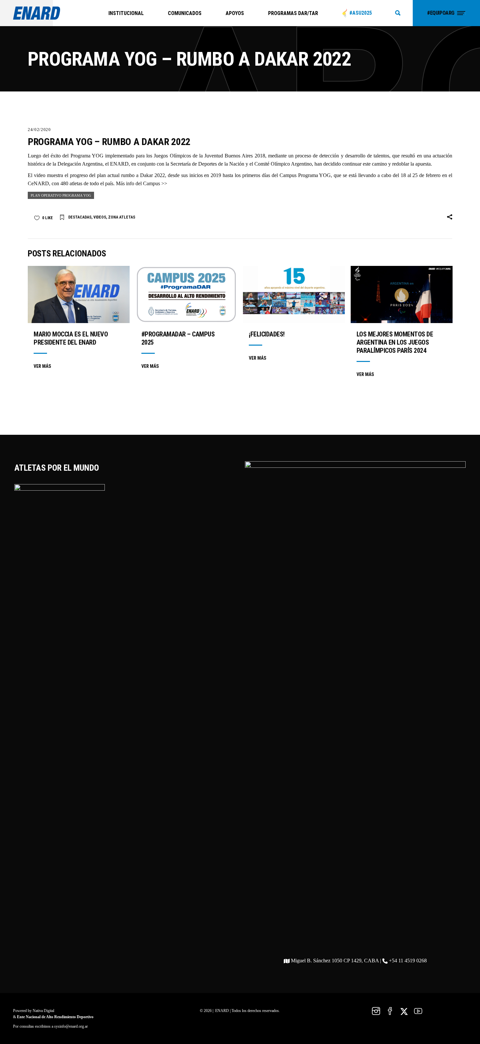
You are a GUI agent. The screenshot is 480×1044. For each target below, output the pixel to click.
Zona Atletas (121, 217)
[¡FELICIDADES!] (294, 294)
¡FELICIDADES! (267, 334)
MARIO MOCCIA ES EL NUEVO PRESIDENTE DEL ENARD (71, 338)
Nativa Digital (43, 1010)
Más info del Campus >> (141, 183)
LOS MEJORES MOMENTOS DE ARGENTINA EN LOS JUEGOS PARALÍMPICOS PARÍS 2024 (395, 342)
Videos (99, 217)
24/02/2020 (39, 129)
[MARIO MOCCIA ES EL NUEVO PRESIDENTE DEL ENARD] (79, 294)
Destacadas (79, 217)
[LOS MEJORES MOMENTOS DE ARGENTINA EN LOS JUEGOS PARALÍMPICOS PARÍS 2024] (402, 294)
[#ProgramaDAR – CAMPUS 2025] (186, 294)
